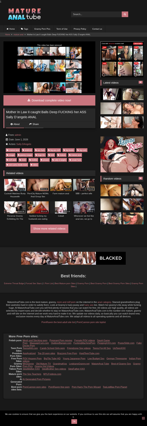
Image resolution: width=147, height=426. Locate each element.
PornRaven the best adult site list (58, 322)
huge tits (41, 155)
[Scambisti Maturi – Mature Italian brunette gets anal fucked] (133, 204)
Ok (74, 421)
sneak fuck (76, 160)
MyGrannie (28, 364)
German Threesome (117, 358)
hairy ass (88, 305)
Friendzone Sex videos (79, 348)
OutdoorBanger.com (61, 343)
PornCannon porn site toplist (91, 322)
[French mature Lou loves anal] (110, 218)
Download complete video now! (51, 100)
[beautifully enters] (110, 108)
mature (63, 155)
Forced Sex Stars (33, 283)
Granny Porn (83, 283)
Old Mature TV (43, 364)
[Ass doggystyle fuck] (133, 122)
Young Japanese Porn (74, 358)
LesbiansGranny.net (79, 364)
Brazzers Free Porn (67, 353)
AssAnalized (29, 353)
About (16, 124)
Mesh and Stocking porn (35, 340)
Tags (26, 29)
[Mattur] (110, 204)
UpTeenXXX (119, 348)
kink (52, 155)
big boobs (70, 150)
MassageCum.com (39, 343)
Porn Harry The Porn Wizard (86, 387)
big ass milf (55, 150)
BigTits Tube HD (52, 358)
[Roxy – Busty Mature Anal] (133, 218)
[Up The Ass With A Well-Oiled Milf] (133, 108)
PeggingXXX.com (106, 343)
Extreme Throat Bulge (14, 283)
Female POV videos (84, 340)
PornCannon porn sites (34, 387)
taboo (35, 165)
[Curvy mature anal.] (110, 190)
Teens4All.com (30, 348)
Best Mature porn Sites (65, 283)
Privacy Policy (80, 29)
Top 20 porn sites (46, 353)
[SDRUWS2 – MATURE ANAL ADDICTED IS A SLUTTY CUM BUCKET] (133, 190)
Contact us (97, 29)
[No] (143, 418)
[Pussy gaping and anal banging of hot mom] (110, 122)
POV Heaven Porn (32, 358)
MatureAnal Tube (100, 364)
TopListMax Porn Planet (115, 387)
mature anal (18, 34)
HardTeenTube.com (89, 353)
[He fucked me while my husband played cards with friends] (133, 94)
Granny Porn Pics (42, 29)
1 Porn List (48, 283)
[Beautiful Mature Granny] (110, 94)
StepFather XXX (76, 369)
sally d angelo (60, 160)
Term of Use (61, 29)
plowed (46, 160)
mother (34, 160)
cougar (11, 155)
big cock (83, 150)
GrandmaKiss (60, 364)
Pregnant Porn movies (61, 340)
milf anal (12, 160)
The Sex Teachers (32, 374)
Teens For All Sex (102, 348)
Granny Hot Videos (44, 366)
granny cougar (26, 155)
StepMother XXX (31, 369)
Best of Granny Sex (121, 364)
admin (18, 135)
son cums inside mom (18, 165)
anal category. (104, 302)
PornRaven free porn (59, 387)
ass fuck (41, 150)
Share (35, 124)
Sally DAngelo (23, 144)
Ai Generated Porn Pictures (37, 379)
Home (12, 29)
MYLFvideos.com (52, 374)
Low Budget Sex (96, 358)
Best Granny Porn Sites (119, 283)
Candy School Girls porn (52, 348)
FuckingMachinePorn (84, 343)
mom (24, 160)
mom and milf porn (66, 302)
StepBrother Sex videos (54, 369)
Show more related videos (49, 228)
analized (28, 150)
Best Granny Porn (99, 283)
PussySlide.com (126, 343)
